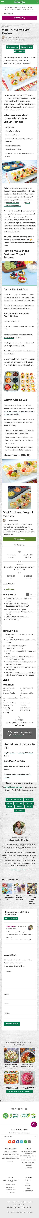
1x (27, 594)
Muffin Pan (10, 589)
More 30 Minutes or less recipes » (19, 1091)
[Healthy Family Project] (4, 1115)
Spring (29, 806)
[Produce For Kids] (14, 1115)
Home (3, 25)
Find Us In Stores (11, 1151)
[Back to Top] (34, 1124)
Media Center (10, 1189)
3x (34, 594)
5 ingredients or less (14, 799)
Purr (31, 1212)
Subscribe (18, 18)
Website (7, 1013)
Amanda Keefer (11, 37)
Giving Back (10, 1184)
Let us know (18, 735)
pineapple (24, 411)
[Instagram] (25, 1141)
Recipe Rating (8, 966)
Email (6, 1004)
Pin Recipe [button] (21, 545)
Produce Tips (28, 1190)
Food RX (11, 1161)
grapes (31, 411)
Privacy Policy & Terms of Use (19, 1207)
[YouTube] (10, 1141)
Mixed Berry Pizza (12, 203)
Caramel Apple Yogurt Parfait (14, 761)
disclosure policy (30, 44)
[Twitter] (21, 1141)
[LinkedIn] (29, 1141)
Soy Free (20, 806)
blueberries (8, 411)
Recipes (9, 25)
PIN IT (25, 455)
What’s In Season (28, 1162)
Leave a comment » (11, 918)
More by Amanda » (19, 870)
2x (31, 594)
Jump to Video (27, 47)
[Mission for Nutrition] (25, 1115)
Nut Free (29, 803)
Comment (8, 972)
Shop (28, 1188)
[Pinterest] (13, 1141)
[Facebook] (17, 1141)
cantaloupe (17, 411)
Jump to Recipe (13, 47)
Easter (9, 803)
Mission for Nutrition (11, 1154)
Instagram (28, 1165)
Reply (15, 928)
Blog (28, 1183)
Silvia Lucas (10, 926)
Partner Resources (28, 1160)
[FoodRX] (35, 1115)
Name (6, 994)
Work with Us (10, 1187)
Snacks (10, 806)
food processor (9, 337)
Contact (15, 1202)
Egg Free (19, 803)
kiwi (18, 414)
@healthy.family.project (13, 787)
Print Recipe (20, 51)
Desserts (16, 25)
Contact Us (11, 1192)
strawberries (8, 414)
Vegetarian (20, 810)
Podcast (28, 1185)
